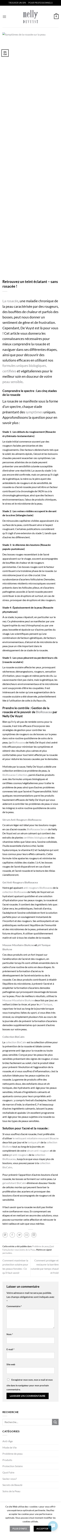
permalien (7, 1253)
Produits (7, 1459)
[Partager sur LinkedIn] (34, 1235)
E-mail (10, 1349)
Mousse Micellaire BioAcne (18, 945)
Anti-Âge (7, 1441)
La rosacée (10, 301)
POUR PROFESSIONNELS (40, 2)
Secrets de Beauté (12, 1484)
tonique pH (33, 1142)
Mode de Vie (9, 1447)
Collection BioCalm (13, 1036)
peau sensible (12, 382)
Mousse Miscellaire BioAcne (18, 1000)
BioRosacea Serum (37, 829)
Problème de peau (12, 1453)
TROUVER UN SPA (17, 2)
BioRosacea (44, 712)
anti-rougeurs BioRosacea (37, 887)
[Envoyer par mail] (26, 1235)
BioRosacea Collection (14, 774)
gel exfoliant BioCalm (14, 1182)
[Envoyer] (55, 1422)
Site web (11, 1364)
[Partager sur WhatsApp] (5, 1235)
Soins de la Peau (11, 1491)
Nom (10, 1334)
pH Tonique (45, 1004)
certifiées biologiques (35, 837)
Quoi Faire (8, 1472)
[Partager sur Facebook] (12, 1235)
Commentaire (14, 1306)
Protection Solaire (12, 1466)
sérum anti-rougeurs (38, 1150)
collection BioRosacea (14, 891)
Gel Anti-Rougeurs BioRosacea (20, 882)
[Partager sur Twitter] (19, 1235)
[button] (4, 17)
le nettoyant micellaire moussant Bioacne (36, 1138)
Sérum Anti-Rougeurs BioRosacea (21, 819)
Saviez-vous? (9, 1478)
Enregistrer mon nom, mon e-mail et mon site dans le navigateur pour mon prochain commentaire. (30, 1384)
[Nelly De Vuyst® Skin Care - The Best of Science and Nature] (30, 17)
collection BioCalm (16, 1042)
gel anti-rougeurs (18, 1154)
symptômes (34, 412)
